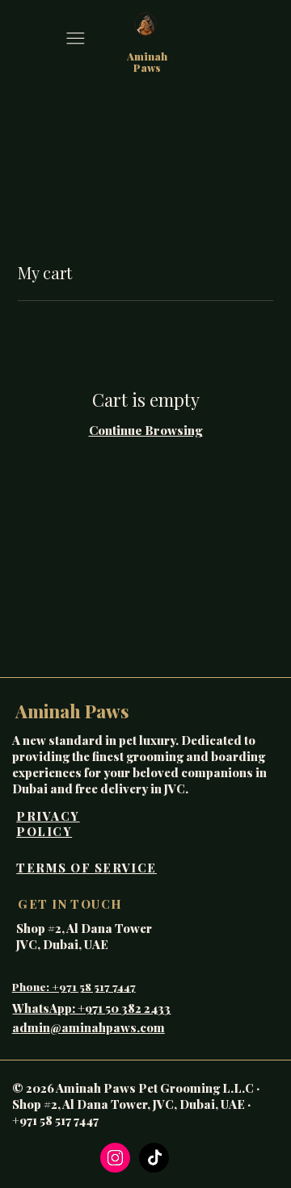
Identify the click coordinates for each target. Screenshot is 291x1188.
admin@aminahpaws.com (88, 1027)
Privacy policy (47, 824)
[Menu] (75, 38)
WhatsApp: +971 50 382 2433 (91, 1008)
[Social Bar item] (115, 1158)
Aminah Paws (147, 61)
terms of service (86, 868)
